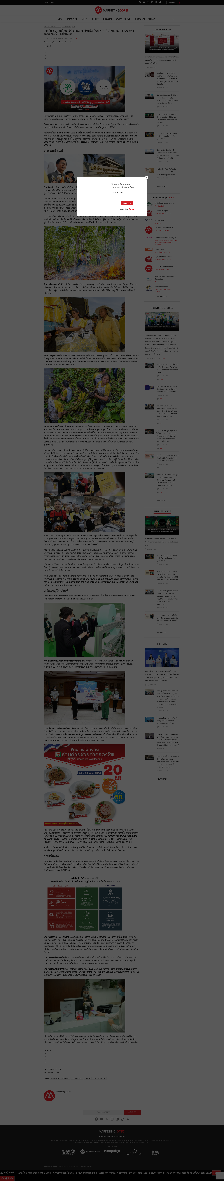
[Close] (146, 178)
